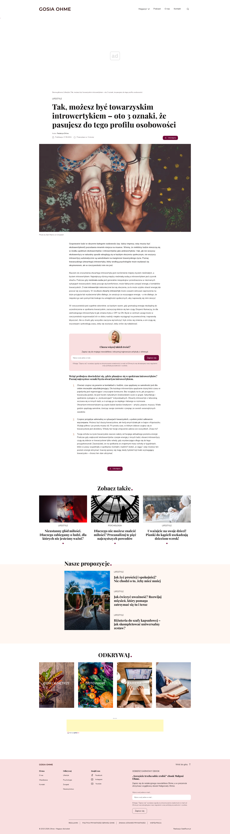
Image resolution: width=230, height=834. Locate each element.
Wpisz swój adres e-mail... (141, 792)
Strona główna (57, 92)
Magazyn (143, 9)
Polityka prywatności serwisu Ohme (98, 823)
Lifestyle (67, 92)
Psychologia (67, 780)
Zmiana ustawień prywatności (132, 823)
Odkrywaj (67, 771)
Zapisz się (151, 358)
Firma (41, 771)
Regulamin (73, 823)
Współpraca (43, 780)
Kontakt (177, 9)
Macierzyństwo (68, 789)
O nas (167, 9)
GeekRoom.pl (186, 829)
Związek (66, 784)
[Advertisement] (115, 726)
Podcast (157, 9)
